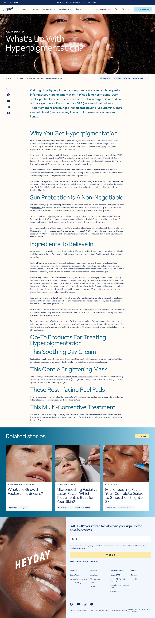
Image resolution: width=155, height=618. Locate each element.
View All (142, 436)
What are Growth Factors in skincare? (25, 491)
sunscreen (37, 207)
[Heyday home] (8, 9)
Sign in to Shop (75, 583)
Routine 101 (111, 484)
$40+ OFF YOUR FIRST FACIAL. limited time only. (77, 2)
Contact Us (114, 591)
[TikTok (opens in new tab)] (91, 604)
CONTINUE (110, 555)
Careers (134, 575)
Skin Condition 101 (66, 484)
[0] (123, 9)
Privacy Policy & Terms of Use (99, 610)
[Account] (129, 9)
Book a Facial (142, 9)
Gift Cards (94, 583)
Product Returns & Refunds (117, 580)
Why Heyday (48, 9)
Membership (64, 9)
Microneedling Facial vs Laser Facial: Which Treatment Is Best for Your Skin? (77, 495)
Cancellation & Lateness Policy (119, 586)
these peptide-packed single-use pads (95, 397)
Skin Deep (18, 78)
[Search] (116, 9)
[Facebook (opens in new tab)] (71, 604)
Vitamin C (41, 268)
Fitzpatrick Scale (111, 158)
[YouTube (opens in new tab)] (78, 604)
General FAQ (115, 575)
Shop (77, 9)
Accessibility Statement (119, 610)
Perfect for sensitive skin (41, 359)
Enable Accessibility (12, 2)
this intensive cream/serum (97, 414)
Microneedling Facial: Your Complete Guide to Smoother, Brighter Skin (124, 495)
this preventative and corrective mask (75, 376)
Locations (35, 9)
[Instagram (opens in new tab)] (85, 604)
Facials (23, 9)
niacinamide (79, 265)
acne (59, 187)
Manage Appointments (102, 9)
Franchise (134, 579)
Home (9, 78)
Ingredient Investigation (21, 484)
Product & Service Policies (78, 610)
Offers (92, 586)
